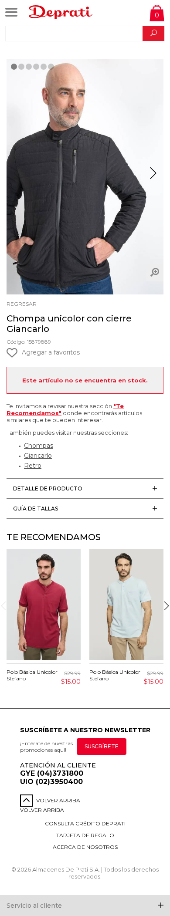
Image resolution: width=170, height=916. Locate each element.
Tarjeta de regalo (85, 835)
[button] (153, 176)
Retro (32, 466)
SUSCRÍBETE (102, 746)
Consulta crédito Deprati (85, 823)
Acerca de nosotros (85, 847)
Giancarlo (38, 456)
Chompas (38, 446)
